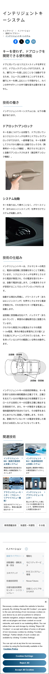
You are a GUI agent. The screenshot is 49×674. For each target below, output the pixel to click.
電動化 (29, 556)
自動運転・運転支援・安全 (14, 563)
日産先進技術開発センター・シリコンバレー (14, 590)
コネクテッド (12, 573)
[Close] (46, 602)
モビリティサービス (34, 563)
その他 (42, 525)
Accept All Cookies (24, 670)
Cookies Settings (24, 656)
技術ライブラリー (14, 556)
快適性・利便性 (27, 525)
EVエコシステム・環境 (34, 573)
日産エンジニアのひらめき (34, 590)
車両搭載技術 (10, 525)
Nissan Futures (32, 581)
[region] (24, 636)
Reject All (24, 663)
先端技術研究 (12, 581)
